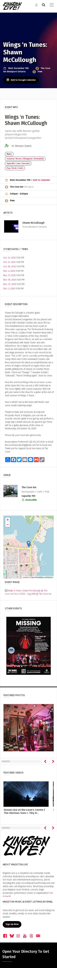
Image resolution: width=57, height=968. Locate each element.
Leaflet (25, 577)
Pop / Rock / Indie (15, 168)
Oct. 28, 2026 (9, 266)
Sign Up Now (12, 924)
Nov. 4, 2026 (9, 271)
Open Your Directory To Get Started (25, 954)
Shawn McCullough (33, 222)
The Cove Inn (17, 187)
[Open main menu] (51, 5)
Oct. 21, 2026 (9, 262)
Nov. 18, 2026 (9, 279)
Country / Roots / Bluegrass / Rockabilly (25, 159)
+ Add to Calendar (40, 180)
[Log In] (36, 5)
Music (9, 154)
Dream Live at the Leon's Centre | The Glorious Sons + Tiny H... (24, 811)
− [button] (8, 524)
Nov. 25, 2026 (9, 284)
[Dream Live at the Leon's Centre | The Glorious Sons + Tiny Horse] (26, 794)
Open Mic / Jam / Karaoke (18, 163)
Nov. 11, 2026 (9, 275)
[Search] (43, 5)
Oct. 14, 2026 (9, 257)
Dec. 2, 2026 (9, 288)
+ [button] (8, 520)
